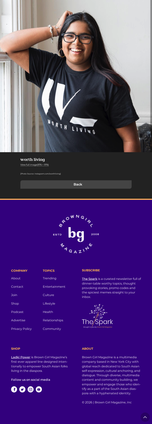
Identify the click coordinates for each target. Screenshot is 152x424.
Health (48, 312)
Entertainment (54, 286)
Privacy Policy (21, 329)
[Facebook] (14, 389)
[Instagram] (31, 389)
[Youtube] (39, 389)
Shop (15, 303)
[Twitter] (22, 389)
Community (52, 329)
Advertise (18, 320)
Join (14, 295)
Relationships (53, 320)
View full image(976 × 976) (34, 164)
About (16, 278)
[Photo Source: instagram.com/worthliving (40, 174)
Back (78, 184)
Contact (17, 286)
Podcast (17, 312)
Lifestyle (49, 303)
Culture (48, 295)
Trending (49, 278)
